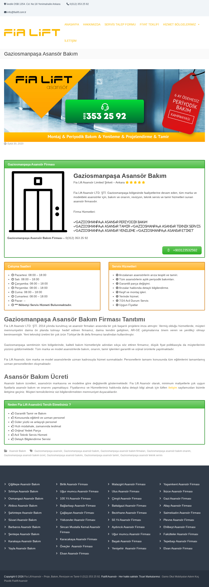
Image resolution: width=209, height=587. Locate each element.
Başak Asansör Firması (127, 541)
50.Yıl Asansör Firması (126, 519)
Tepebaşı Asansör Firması (180, 541)
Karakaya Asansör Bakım (24, 541)
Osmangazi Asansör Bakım (25, 498)
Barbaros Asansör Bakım (24, 527)
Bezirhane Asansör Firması (129, 512)
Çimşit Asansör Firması (127, 498)
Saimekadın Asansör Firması (182, 512)
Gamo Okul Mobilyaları (174, 576)
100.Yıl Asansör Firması (75, 498)
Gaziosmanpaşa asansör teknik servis (141, 455)
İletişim (70, 40)
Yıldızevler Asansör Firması (77, 519)
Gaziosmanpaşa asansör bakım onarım (168, 451)
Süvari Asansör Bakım (22, 519)
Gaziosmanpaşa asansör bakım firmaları (123, 451)
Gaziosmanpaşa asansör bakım (81, 451)
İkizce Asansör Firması (178, 491)
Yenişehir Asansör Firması (129, 548)
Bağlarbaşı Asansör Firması (78, 505)
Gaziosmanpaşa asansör (48, 451)
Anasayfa (71, 24)
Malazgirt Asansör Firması (129, 484)
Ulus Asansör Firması (125, 491)
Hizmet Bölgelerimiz (179, 24)
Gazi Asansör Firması (177, 498)
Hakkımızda (91, 24)
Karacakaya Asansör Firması (78, 539)
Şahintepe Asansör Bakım (25, 512)
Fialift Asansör (20, 580)
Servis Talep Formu (120, 24)
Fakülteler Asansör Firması (180, 534)
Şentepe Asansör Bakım (23, 534)
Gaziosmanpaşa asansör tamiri (101, 455)
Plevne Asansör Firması (178, 519)
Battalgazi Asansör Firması (129, 505)
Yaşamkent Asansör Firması (181, 484)
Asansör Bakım (17, 451)
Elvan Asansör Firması (74, 553)
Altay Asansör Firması (177, 505)
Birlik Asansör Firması (74, 484)
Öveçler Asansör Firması (76, 546)
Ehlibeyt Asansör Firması (179, 527)
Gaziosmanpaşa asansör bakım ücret (24, 455)
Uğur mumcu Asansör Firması (79, 491)
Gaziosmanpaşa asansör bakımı (65, 455)
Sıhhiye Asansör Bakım (23, 491)
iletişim (172, 387)
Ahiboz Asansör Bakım (22, 505)
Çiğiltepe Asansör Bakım (24, 484)
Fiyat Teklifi (149, 24)
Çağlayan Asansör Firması (77, 512)
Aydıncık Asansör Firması (128, 527)
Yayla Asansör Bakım (22, 548)
